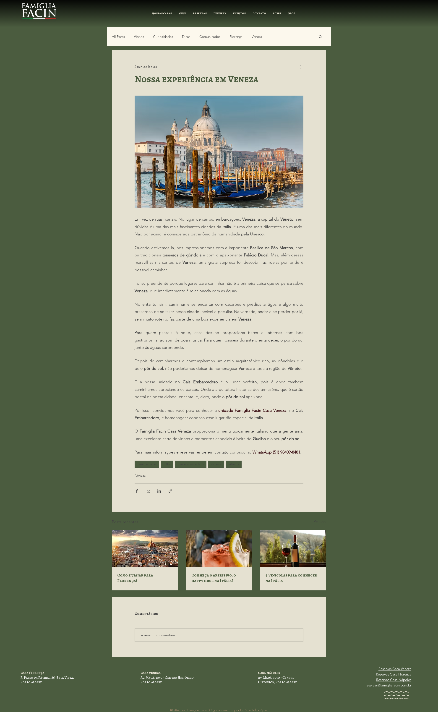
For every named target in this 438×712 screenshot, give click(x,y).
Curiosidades (163, 36)
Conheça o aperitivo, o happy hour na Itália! (213, 577)
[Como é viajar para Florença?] (145, 548)
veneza (216, 464)
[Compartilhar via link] (170, 491)
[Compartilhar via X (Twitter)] (148, 491)
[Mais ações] (300, 66)
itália (167, 464)
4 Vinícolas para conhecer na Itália (291, 577)
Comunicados (209, 36)
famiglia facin (147, 464)
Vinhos (139, 36)
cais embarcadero (190, 464)
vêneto (234, 464)
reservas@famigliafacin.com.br (388, 685)
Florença (235, 36)
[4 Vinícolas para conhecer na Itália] (293, 548)
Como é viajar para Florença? (135, 577)
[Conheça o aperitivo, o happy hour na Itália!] (219, 548)
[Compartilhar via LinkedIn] (159, 491)
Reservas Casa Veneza (394, 669)
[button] (162, 13)
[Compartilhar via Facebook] (137, 491)
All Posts (118, 36)
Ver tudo (320, 521)
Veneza (257, 36)
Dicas (186, 36)
